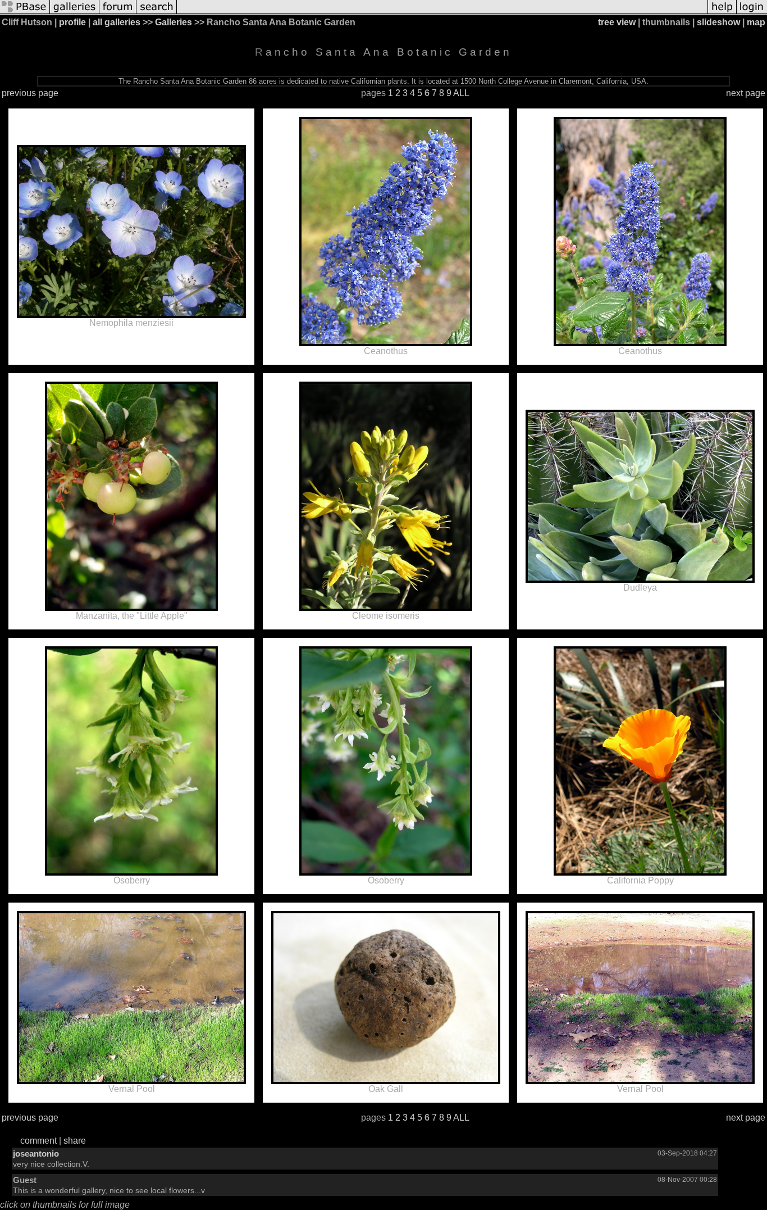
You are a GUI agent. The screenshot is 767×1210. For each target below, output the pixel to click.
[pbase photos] (25, 12)
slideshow (718, 22)
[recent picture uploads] (74, 12)
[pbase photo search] (156, 12)
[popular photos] (442, 12)
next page (745, 93)
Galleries (173, 22)
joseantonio (36, 1153)
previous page (30, 93)
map (756, 22)
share (74, 1140)
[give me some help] (722, 12)
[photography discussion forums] (117, 12)
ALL (461, 93)
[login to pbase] (752, 12)
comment (38, 1140)
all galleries (116, 22)
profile (72, 22)
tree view (617, 22)
